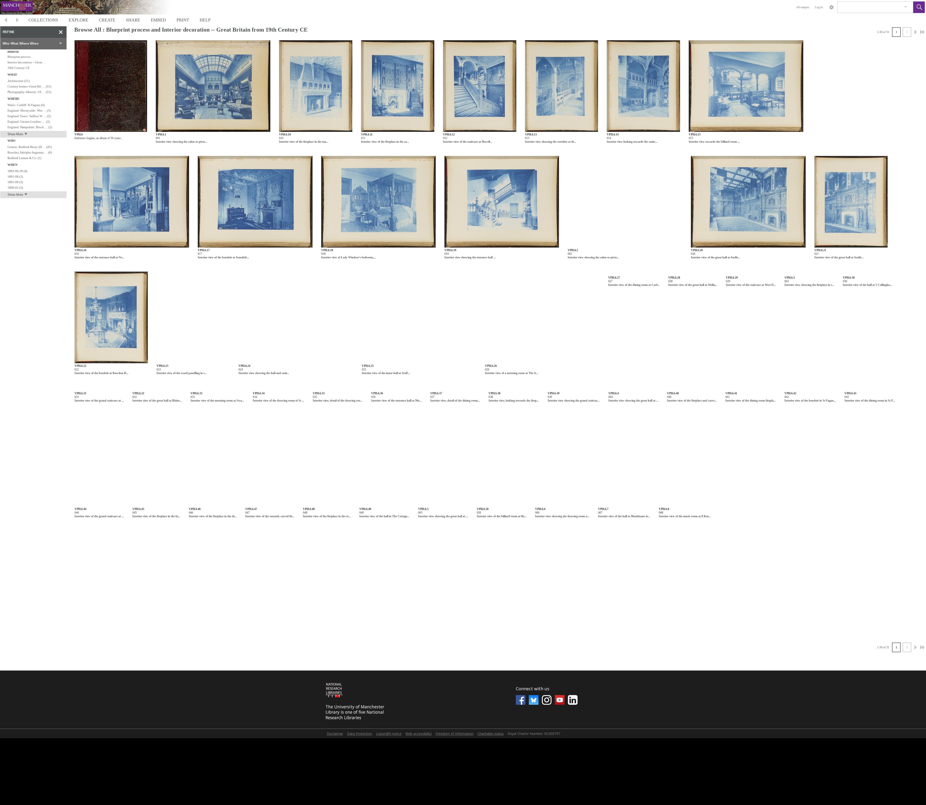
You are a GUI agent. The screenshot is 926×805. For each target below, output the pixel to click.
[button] (919, 7)
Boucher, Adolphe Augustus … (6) (29, 152)
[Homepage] (91, 7)
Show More (15, 134)
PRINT (183, 20)
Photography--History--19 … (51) (29, 92)
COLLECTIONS (43, 20)
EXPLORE (78, 20)
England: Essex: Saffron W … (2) (29, 116)
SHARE (133, 20)
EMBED (158, 20)
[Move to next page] (17, 20)
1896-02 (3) (15, 187)
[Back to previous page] (6, 20)
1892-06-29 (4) (17, 171)
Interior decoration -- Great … (26, 62)
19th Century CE (18, 68)
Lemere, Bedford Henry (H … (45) (29, 147)
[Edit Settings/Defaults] (831, 7)
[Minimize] (61, 32)
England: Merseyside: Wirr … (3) (29, 110)
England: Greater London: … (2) (28, 121)
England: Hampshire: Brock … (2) (29, 127)
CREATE (107, 20)
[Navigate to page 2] (915, 32)
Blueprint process (18, 57)
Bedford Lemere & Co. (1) (24, 158)
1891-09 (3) (15, 182)
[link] (905, 7)
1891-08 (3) (15, 176)
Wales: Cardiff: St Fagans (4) (26, 105)
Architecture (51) (18, 81)
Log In (819, 7)
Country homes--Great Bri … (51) (29, 86)
